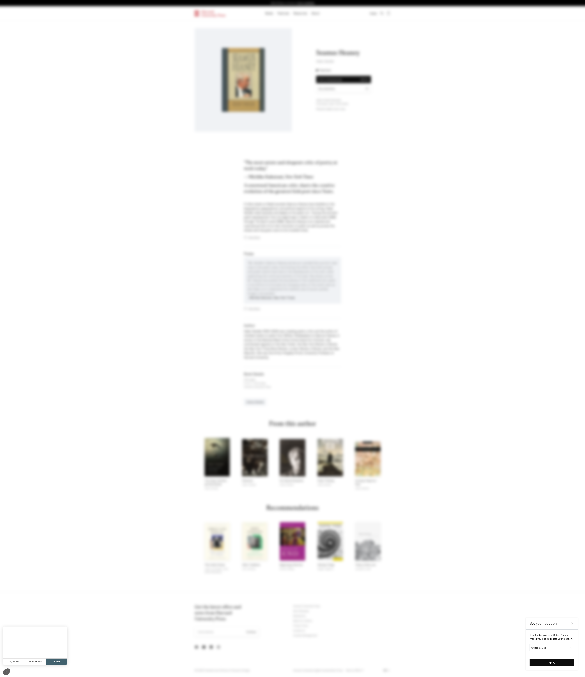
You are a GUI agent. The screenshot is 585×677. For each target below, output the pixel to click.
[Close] (572, 623)
